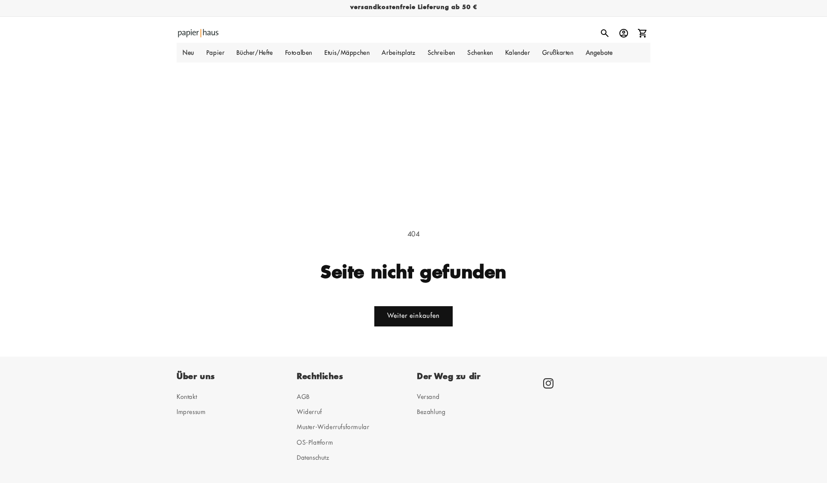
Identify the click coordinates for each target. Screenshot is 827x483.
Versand (428, 397)
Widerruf (309, 412)
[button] (215, 53)
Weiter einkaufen (413, 316)
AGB (303, 397)
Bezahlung (431, 412)
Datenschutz (313, 458)
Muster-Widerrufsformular (333, 427)
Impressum (191, 412)
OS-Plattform (315, 442)
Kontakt (187, 397)
